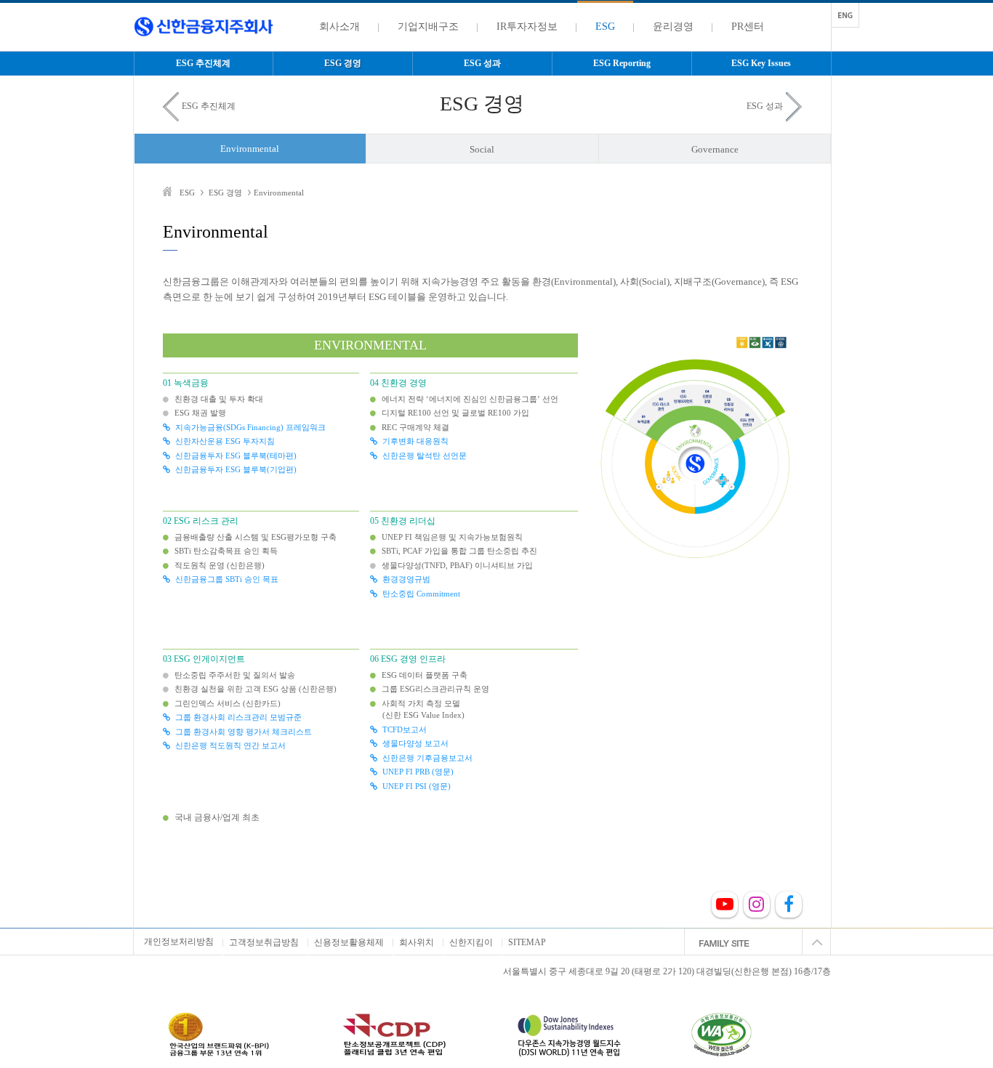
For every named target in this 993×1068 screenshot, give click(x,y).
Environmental (249, 148)
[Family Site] (757, 942)
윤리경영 (673, 26)
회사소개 (339, 26)
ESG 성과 (482, 63)
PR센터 (747, 26)
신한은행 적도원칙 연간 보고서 (230, 745)
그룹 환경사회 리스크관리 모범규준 (238, 717)
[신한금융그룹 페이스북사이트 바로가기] (789, 907)
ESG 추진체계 (203, 63)
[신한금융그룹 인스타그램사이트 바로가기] (756, 907)
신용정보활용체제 (349, 942)
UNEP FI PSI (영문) (416, 786)
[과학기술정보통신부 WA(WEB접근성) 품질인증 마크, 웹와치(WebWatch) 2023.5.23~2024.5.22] (743, 1035)
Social (482, 149)
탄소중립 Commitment (421, 593)
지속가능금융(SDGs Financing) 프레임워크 (250, 427)
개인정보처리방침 (179, 941)
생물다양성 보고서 (415, 743)
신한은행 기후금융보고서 (427, 757)
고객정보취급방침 (264, 942)
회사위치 (416, 942)
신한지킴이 (471, 942)
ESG (605, 26)
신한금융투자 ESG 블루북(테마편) (236, 455)
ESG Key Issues (761, 63)
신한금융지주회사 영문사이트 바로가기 (845, 15)
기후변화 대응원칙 (415, 441)
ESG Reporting (622, 63)
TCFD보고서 (404, 729)
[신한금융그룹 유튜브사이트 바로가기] (724, 907)
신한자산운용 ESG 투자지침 (225, 441)
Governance (715, 149)
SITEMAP (527, 942)
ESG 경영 (342, 63)
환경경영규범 (406, 579)
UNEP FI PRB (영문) (418, 771)
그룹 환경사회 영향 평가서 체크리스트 (243, 731)
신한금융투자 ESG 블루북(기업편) (236, 469)
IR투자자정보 (527, 26)
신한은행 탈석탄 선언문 (424, 455)
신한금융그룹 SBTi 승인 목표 (226, 579)
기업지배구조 (428, 26)
